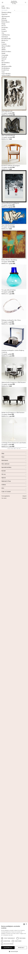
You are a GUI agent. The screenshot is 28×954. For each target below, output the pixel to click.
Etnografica (5, 27)
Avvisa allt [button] (21, 947)
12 (17, 448)
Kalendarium (5, 460)
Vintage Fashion (6, 75)
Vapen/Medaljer (6, 73)
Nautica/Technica (6, 51)
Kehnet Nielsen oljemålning (9, 260)
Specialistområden (6, 467)
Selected (4, 59)
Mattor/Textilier (6, 46)
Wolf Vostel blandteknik (8, 135)
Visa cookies (4, 498)
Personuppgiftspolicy (6, 496)
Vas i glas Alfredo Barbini (9, 290)
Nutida (3, 53)
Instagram (24, 496)
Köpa (3, 457)
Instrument (5, 36)
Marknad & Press (6, 481)
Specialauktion (6, 62)
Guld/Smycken (6, 35)
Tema (3, 72)
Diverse (4, 25)
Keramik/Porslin (6, 38)
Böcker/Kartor (6, 22)
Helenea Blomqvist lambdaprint (10, 203)
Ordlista (4, 484)
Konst (3, 42)
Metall (3, 48)
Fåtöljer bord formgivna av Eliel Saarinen (13, 412)
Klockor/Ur (5, 40)
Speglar (4, 64)
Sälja (3, 453)
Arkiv (3, 488)
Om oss (4, 474)
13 (19, 448)
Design (3, 23)
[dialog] (14, 938)
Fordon (4, 29)
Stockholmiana (6, 68)
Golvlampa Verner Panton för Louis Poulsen (14, 442)
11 (15, 448)
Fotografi (4, 31)
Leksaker (4, 44)
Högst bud (4, 14)
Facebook (24, 498)
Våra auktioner (5, 464)
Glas (3, 33)
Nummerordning (6, 12)
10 (14, 448)
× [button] (26, 924)
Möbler (4, 49)
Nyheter (4, 478)
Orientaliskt (5, 55)
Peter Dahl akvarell (7, 111)
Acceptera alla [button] (8, 947)
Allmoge (4, 18)
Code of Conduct (6, 491)
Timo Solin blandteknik (8, 225)
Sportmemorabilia (7, 66)
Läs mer (11, 935)
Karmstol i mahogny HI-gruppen (11, 165)
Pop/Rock (4, 57)
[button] (14, 951)
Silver (3, 60)
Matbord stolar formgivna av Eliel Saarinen (14, 382)
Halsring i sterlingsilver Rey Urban (11, 320)
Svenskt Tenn (5, 70)
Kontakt (4, 471)
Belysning (4, 20)
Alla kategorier (6, 16)
